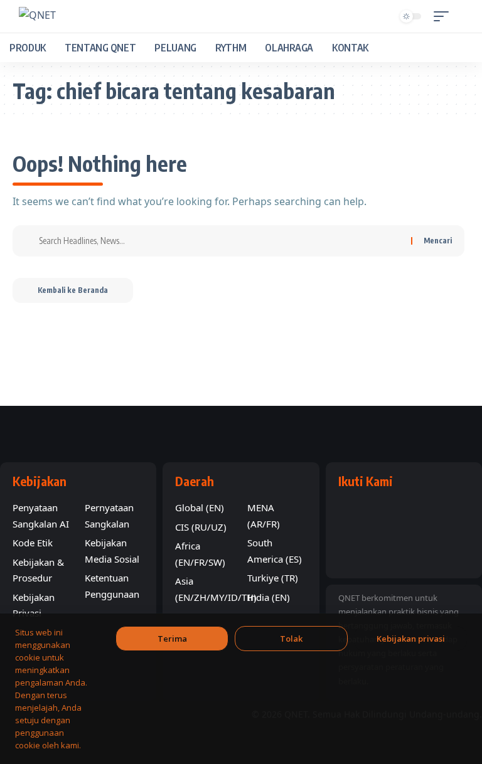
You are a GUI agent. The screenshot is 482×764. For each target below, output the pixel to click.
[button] (444, 16)
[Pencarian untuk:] (220, 241)
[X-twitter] (419, 515)
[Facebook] (358, 515)
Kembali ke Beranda (73, 290)
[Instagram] (449, 515)
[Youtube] (388, 515)
